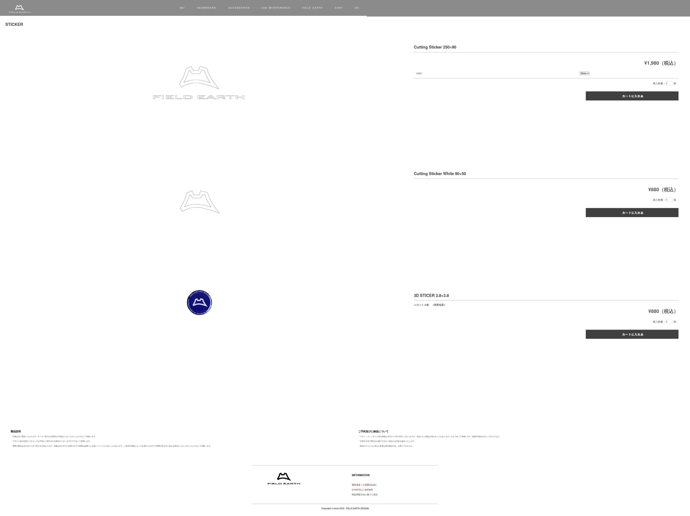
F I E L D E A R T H (312, 7)
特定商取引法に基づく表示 (365, 494)
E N (356, 7)
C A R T (338, 7)
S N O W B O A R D (206, 7)
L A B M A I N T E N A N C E (275, 7)
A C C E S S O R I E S (238, 7)
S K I (182, 7)
